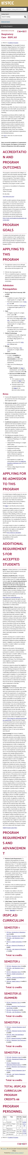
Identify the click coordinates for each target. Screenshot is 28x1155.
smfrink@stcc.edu (24, 1124)
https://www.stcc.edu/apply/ (14, 533)
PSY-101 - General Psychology (13, 1038)
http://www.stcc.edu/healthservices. (12, 597)
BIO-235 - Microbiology (12, 1010)
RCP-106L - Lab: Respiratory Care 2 (15, 968)
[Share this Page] (22, 31)
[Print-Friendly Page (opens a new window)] (24, 31)
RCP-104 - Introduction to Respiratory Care (15, 933)
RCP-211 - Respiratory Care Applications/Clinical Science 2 (13, 1064)
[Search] (25, 16)
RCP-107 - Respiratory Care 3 (13, 972)
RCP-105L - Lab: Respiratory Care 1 (15, 938)
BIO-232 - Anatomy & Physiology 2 (15, 946)
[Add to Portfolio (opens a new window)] (20, 31)
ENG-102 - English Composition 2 (14, 974)
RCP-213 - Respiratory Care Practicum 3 (16, 1067)
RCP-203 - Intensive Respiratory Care (15, 1027)
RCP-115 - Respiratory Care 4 (13, 1003)
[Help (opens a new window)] (26, 31)
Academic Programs (13, 43)
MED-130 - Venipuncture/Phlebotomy (15, 978)
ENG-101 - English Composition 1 (14, 942)
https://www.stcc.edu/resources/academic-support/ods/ (15, 719)
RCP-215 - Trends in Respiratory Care (15, 1070)
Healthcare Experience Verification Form (16, 462)
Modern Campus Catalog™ (17, 1153)
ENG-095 (22, 306)
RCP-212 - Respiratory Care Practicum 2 (16, 1040)
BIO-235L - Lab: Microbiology (13, 1012)
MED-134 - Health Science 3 (13, 981)
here (5, 136)
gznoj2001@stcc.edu (24, 1132)
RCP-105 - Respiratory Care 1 (13, 936)
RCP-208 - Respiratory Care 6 (13, 1057)
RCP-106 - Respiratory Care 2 (13, 966)
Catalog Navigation (7, 26)
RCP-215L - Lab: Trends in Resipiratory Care (15, 1075)
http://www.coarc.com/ (8, 197)
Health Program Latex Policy (10, 828)
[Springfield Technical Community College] (7, 3)
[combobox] (14, 9)
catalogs (4, 1149)
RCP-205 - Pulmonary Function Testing (16, 1031)
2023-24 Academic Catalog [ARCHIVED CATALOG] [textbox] (14, 9)
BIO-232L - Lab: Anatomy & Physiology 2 (16, 950)
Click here (12, 910)
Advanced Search (5, 22)
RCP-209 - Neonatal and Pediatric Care (16, 1059)
